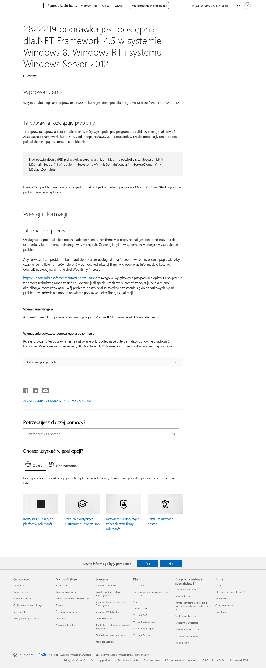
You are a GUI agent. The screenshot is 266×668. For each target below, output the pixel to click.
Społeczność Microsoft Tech (189, 616)
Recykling (60, 618)
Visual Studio (182, 642)
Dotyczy (31, 76)
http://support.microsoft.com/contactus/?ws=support (61, 277)
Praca (218, 585)
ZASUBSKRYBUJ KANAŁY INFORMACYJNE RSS (59, 401)
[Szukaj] (173, 433)
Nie (171, 564)
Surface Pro (19, 585)
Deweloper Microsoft (186, 589)
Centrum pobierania (66, 591)
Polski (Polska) (27, 654)
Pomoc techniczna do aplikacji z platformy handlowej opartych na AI (191, 606)
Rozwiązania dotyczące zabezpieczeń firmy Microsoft (122, 523)
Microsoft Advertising (144, 621)
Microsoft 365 (89, 5)
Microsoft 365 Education (108, 611)
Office (105, 5)
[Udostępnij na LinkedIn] (33, 389)
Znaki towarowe (152, 660)
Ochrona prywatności (225, 605)
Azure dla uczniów (105, 641)
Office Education (104, 618)
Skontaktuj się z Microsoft (72, 660)
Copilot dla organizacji (24, 598)
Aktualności (221, 598)
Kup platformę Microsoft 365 (149, 5)
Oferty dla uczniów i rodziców (110, 635)
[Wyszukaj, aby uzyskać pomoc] (237, 5)
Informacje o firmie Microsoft (229, 591)
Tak (147, 564)
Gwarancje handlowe (66, 625)
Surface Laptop (20, 591)
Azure (136, 601)
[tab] (35, 465)
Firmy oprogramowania (186, 635)
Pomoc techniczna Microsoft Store (73, 598)
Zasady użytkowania (128, 660)
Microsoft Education (106, 585)
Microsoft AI (139, 585)
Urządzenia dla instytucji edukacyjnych (108, 593)
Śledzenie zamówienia (67, 611)
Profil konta (61, 585)
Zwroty (59, 605)
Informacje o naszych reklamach (181, 660)
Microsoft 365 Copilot (144, 628)
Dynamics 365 (140, 608)
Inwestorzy (220, 611)
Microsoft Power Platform (188, 629)
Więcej (119, 5)
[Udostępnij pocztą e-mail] (43, 389)
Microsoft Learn (183, 596)
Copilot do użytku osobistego (27, 605)
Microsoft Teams (141, 635)
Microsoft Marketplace (186, 622)
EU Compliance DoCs (213, 660)
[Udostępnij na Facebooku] (26, 389)
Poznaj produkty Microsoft (26, 618)
